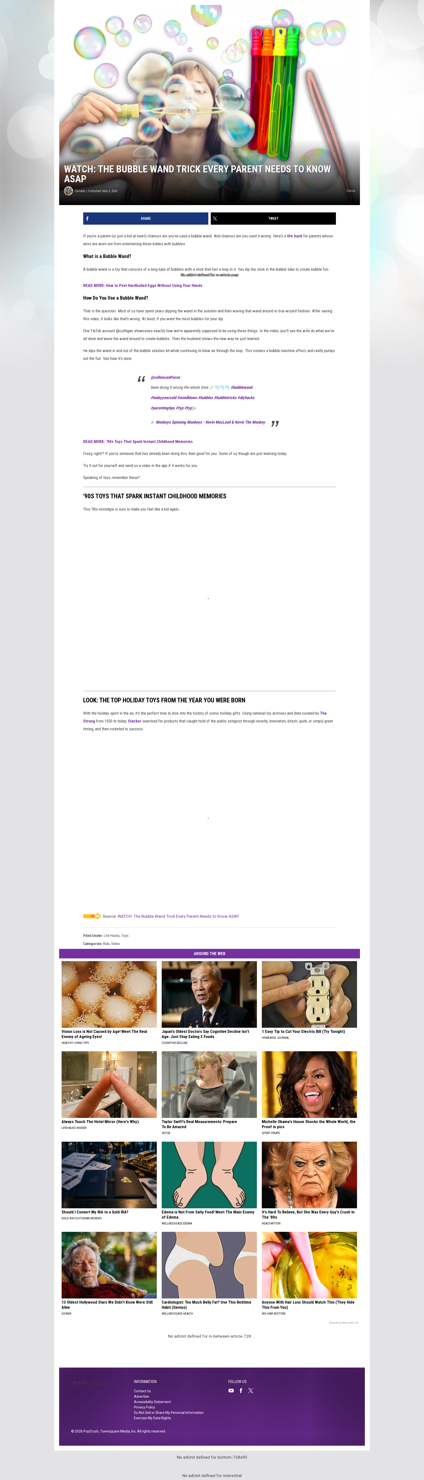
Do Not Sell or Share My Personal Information (169, 1413)
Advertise (141, 1396)
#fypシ (190, 407)
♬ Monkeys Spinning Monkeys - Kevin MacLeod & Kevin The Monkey (208, 422)
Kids (106, 944)
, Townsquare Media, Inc (117, 1431)
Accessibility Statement (152, 1402)
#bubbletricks (225, 397)
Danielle (80, 191)
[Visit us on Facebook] (243, 1391)
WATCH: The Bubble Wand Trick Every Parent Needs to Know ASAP (178, 916)
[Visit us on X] (253, 1391)
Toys (125, 936)
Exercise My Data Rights (152, 1418)
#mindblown (187, 397)
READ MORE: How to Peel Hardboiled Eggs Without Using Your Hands (142, 285)
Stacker (134, 721)
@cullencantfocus (165, 377)
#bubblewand (241, 387)
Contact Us (142, 1391)
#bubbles (205, 397)
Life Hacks (112, 936)
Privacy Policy (144, 1407)
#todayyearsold (163, 397)
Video (115, 944)
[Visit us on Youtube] (233, 1391)
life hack (295, 235)
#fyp (179, 407)
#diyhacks (246, 397)
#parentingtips (163, 407)
